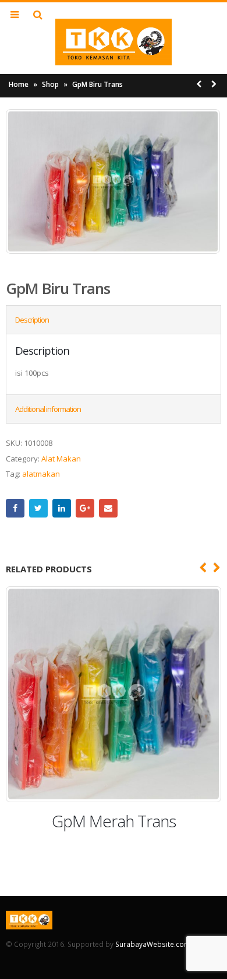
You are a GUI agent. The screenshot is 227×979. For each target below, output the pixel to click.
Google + (85, 508)
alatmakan (41, 473)
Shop (50, 84)
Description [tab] (32, 319)
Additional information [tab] (48, 409)
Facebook (15, 508)
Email (108, 508)
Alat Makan (61, 458)
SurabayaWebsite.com (152, 944)
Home (19, 84)
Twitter (38, 508)
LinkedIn (61, 508)
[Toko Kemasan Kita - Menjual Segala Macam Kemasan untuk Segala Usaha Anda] (113, 42)
